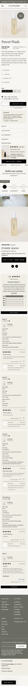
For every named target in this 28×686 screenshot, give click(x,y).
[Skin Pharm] (14, 5)
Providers (17, 609)
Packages (17, 612)
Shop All (4, 602)
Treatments (18, 604)
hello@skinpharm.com (20, 621)
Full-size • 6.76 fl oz (7, 91)
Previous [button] (12, 266)
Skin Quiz (4, 607)
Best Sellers (5, 604)
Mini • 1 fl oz (17, 91)
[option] (14, 2)
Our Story (5, 624)
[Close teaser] (15, 681)
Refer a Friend (18, 607)
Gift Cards (5, 634)
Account (4, 622)
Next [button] (16, 266)
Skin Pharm (10, 664)
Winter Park (5, 1)
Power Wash (10, 325)
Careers (4, 632)
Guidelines (17, 614)
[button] (6, 47)
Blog (3, 629)
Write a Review (16, 313)
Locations (17, 602)
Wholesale (5, 609)
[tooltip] (19, 282)
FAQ (3, 627)
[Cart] (25, 6)
